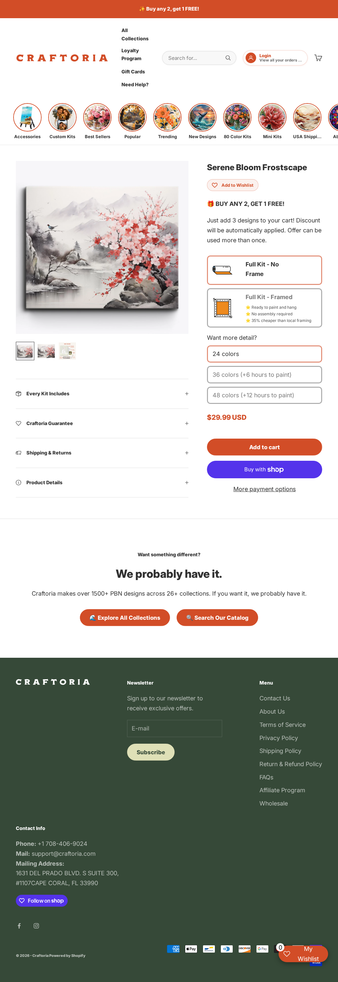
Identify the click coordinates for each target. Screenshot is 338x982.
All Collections (135, 34)
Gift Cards (133, 71)
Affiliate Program (282, 790)
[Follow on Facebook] (19, 926)
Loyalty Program (131, 54)
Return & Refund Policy (290, 764)
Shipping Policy (280, 750)
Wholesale (273, 803)
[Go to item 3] (67, 351)
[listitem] (27, 121)
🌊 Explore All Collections (124, 617)
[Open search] (228, 58)
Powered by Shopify (67, 955)
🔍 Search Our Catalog (217, 617)
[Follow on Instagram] (36, 926)
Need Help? (135, 84)
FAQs (266, 777)
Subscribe (151, 752)
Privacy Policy (278, 737)
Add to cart (264, 447)
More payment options (264, 489)
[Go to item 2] (46, 351)
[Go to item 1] (25, 351)
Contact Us (274, 698)
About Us (272, 711)
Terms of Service (282, 724)
